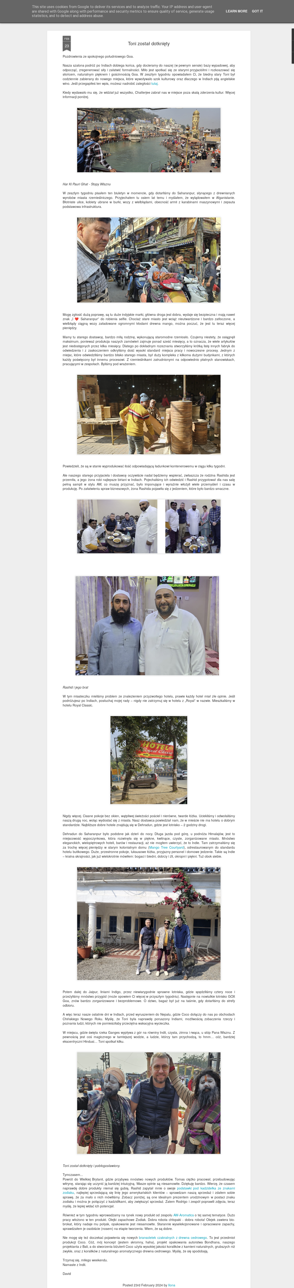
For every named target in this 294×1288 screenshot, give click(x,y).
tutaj (154, 83)
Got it (257, 11)
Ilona (171, 1285)
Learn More (236, 11)
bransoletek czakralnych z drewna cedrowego (173, 1237)
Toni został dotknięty (149, 43)
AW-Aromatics (183, 1215)
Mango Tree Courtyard (166, 847)
